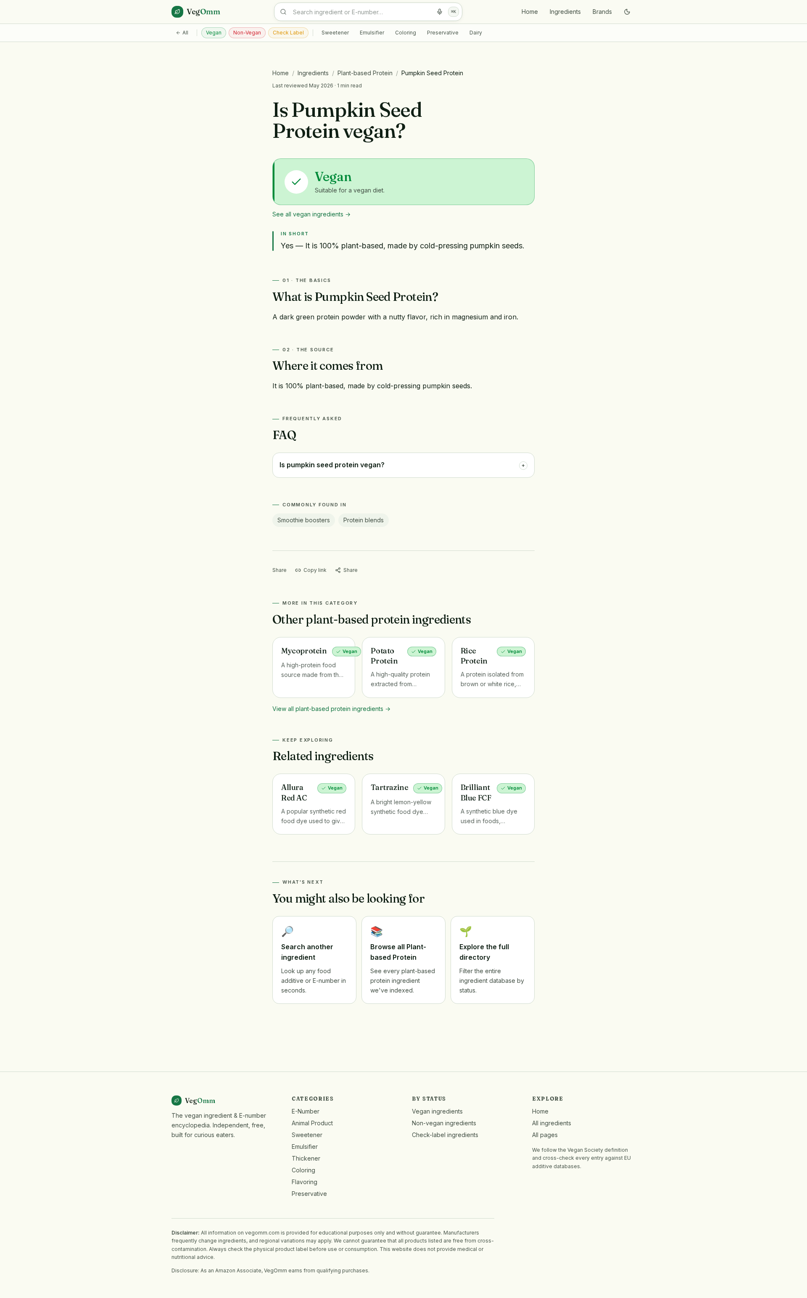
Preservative (443, 32)
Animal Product (312, 1123)
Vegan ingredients (437, 1111)
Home (530, 11)
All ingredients (551, 1123)
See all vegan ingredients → (311, 214)
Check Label (288, 32)
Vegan (214, 32)
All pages (545, 1134)
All (185, 32)
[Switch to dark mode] (627, 11)
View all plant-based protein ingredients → (331, 708)
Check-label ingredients (445, 1134)
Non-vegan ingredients (444, 1123)
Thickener (306, 1158)
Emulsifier (372, 32)
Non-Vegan (247, 32)
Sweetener (335, 32)
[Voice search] (439, 11)
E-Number (305, 1111)
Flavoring (304, 1181)
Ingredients (565, 11)
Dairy (475, 32)
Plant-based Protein (365, 72)
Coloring (405, 32)
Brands (602, 11)
